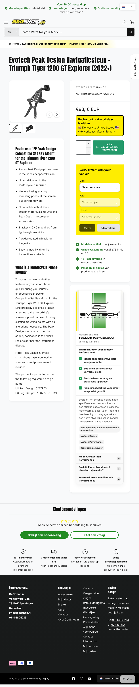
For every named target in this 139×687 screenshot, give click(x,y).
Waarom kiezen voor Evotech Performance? (96, 479)
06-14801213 (120, 620)
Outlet (61, 609)
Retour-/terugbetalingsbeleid (94, 605)
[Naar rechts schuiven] (57, 114)
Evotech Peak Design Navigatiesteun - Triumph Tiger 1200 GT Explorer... (65, 43)
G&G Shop (23, 678)
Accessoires (65, 594)
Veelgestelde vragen (91, 596)
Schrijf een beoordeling (44, 535)
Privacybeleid (91, 622)
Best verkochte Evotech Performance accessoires (100, 428)
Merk (82, 180)
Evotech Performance (91, 87)
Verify (87, 227)
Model (83, 210)
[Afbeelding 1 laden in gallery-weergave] (15, 128)
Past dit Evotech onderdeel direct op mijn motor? (94, 469)
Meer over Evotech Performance (90, 458)
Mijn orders (90, 651)
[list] (69, 560)
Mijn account (90, 646)
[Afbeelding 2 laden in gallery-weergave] (29, 128)
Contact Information (90, 639)
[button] (6, 22)
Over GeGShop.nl (68, 619)
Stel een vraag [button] (94, 535)
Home (15, 43)
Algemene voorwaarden (91, 629)
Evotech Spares (89, 436)
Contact (63, 614)
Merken (62, 604)
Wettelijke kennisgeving (91, 615)
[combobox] (77, 32)
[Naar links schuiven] (49, 114)
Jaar (82, 195)
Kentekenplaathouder (92, 448)
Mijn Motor (64, 599)
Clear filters (108, 227)
